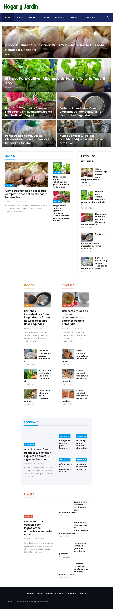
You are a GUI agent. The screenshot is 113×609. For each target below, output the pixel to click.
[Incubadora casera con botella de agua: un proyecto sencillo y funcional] (82, 457)
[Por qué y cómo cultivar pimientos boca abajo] (82, 433)
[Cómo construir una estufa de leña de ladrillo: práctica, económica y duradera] (68, 394)
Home (8, 17)
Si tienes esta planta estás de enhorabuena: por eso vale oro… (73, 528)
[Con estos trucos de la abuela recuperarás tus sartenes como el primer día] (75, 299)
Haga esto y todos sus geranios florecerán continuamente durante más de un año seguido (28, 111)
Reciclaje (60, 17)
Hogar (32, 17)
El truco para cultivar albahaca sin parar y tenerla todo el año (55, 81)
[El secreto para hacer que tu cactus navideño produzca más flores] (65, 567)
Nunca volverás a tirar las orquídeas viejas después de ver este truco (81, 139)
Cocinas (45, 17)
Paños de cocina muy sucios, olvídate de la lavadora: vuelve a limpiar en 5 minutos (27, 139)
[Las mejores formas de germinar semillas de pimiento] (65, 546)
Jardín (20, 17)
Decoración (89, 17)
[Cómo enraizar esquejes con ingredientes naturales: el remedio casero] (39, 509)
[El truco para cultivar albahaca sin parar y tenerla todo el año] (56, 75)
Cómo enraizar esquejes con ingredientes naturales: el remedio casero (38, 528)
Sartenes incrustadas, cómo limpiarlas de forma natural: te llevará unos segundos (80, 111)
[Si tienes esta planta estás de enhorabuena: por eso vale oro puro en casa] (65, 526)
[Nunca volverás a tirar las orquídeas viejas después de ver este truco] (83, 133)
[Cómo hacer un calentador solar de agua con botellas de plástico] (65, 457)
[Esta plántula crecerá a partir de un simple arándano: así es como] (65, 505)
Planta (74, 17)
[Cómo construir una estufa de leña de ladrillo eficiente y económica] (68, 354)
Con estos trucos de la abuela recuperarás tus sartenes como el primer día (75, 317)
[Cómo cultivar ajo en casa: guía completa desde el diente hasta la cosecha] (56, 41)
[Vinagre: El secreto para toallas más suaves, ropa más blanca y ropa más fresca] (65, 433)
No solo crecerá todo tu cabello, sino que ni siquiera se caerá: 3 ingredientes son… (38, 454)
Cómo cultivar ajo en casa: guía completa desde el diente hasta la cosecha (54, 47)
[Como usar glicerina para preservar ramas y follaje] (30, 394)
